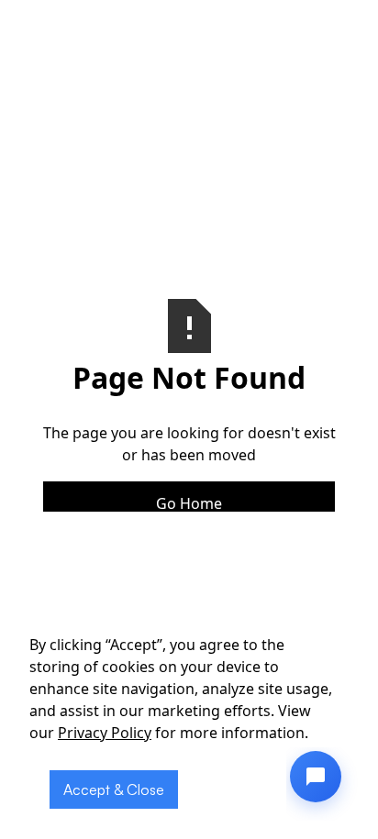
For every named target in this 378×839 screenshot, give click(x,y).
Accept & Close (113, 789)
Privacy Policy (104, 733)
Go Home (189, 503)
